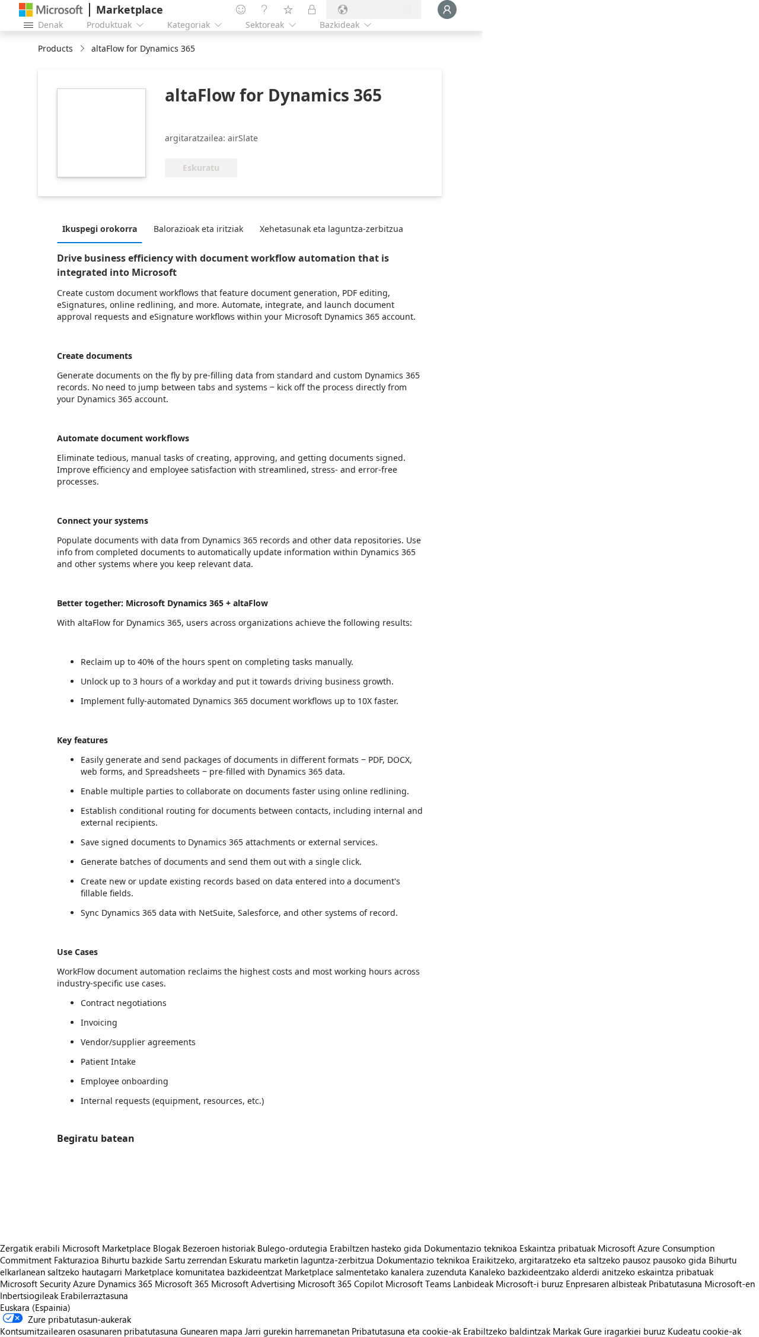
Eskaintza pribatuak (557, 1248)
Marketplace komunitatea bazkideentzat (203, 1272)
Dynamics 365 (125, 1284)
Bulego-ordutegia (292, 1248)
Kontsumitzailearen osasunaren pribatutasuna (89, 1331)
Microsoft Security (35, 1284)
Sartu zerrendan (196, 1260)
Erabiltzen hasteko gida (376, 1248)
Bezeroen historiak (219, 1248)
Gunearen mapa (211, 1331)
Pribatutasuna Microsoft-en (702, 1284)
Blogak (166, 1248)
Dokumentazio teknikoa (470, 1248)
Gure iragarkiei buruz (624, 1331)
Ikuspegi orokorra (99, 228)
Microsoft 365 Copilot (340, 1284)
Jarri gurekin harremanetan (297, 1331)
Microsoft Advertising (253, 1284)
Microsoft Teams (418, 1284)
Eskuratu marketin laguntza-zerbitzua (301, 1260)
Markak (567, 1331)
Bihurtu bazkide (131, 1260)
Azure (84, 1284)
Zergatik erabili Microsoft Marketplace (75, 1248)
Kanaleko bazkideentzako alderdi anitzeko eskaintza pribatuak (591, 1272)
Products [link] (55, 48)
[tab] (102, 228)
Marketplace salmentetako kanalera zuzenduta (376, 1272)
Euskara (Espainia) (35, 1307)
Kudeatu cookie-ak (704, 1331)
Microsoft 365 (182, 1284)
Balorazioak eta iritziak (198, 228)
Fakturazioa (76, 1260)
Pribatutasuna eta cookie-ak (406, 1331)
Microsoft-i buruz (529, 1284)
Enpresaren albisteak (606, 1284)
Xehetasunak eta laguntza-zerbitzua (331, 228)
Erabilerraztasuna (94, 1295)
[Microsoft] (51, 10)
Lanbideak (473, 1284)
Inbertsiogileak (29, 1295)
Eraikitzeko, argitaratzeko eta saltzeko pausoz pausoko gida (589, 1260)
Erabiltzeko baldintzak (506, 1331)
